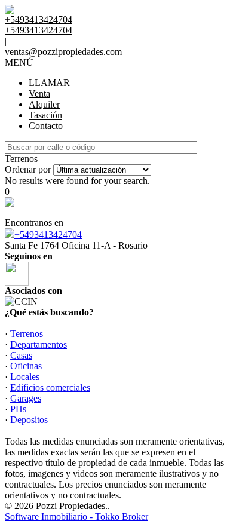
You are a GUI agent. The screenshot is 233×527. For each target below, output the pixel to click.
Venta (39, 93)
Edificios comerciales (50, 387)
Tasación (45, 115)
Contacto (46, 126)
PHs (18, 409)
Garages (25, 398)
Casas (21, 355)
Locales (24, 377)
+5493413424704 (48, 234)
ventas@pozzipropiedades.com (63, 52)
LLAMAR (49, 83)
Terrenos (26, 334)
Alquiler (44, 104)
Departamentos (38, 344)
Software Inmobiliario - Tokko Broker (76, 516)
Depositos (29, 420)
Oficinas (26, 366)
